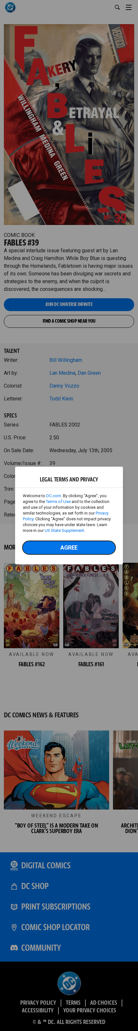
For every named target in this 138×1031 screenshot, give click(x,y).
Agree (69, 547)
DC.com (53, 495)
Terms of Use (58, 501)
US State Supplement (64, 530)
